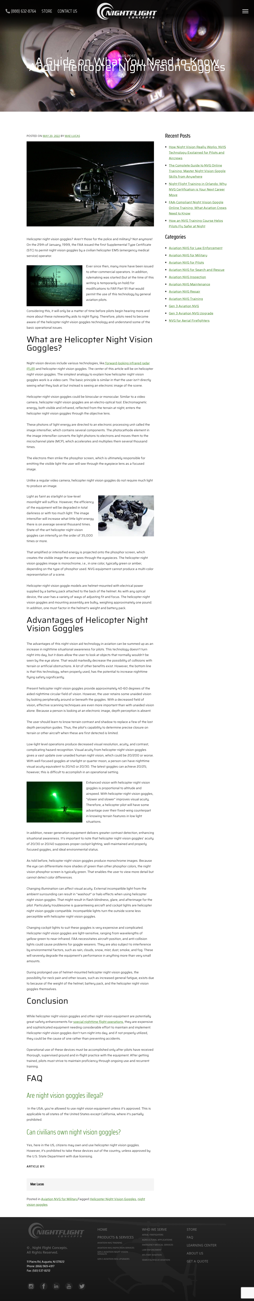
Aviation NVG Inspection (187, 277)
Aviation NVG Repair (184, 291)
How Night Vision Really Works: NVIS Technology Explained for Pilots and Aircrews (197, 152)
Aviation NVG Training (186, 298)
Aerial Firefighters (152, 1235)
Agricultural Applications (157, 1240)
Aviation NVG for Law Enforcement (195, 248)
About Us (195, 1253)
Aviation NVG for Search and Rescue (196, 269)
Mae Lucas (72, 136)
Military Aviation (152, 1255)
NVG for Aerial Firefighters (189, 320)
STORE (47, 11)
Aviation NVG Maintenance (189, 284)
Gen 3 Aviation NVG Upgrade (191, 313)
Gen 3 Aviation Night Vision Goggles (112, 1253)
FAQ (190, 1237)
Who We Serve (154, 1229)
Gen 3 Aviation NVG (184, 306)
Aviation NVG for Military (59, 1199)
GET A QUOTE (197, 1261)
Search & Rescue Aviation (156, 1260)
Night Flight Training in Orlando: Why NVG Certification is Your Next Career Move (198, 189)
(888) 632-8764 (23, 11)
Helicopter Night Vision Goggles (113, 1199)
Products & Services (115, 1237)
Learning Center (201, 1245)
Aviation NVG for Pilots (186, 262)
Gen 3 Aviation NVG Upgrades (113, 1259)
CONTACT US (67, 11)
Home (102, 1229)
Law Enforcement (152, 1250)
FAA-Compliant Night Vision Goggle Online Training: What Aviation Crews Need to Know (197, 208)
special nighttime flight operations (98, 1021)
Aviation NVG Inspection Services (115, 1248)
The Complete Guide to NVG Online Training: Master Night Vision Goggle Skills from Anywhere (197, 171)
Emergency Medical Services (157, 1245)
